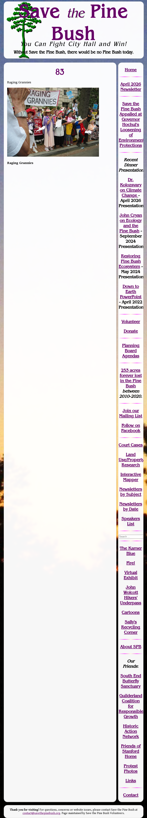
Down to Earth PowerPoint (130, 291)
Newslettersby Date (130, 506)
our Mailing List (130, 413)
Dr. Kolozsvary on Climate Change (130, 187)
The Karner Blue (131, 551)
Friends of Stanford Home (131, 751)
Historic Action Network (131, 731)
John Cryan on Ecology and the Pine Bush (130, 222)
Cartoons (131, 612)
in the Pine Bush (131, 380)
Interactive (130, 474)
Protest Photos (131, 768)
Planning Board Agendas (130, 350)
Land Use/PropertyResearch (131, 459)
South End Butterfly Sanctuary (130, 681)
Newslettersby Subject (130, 491)
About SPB (130, 646)
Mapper (130, 479)
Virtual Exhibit (131, 575)
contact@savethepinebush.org (41, 813)
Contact (130, 795)
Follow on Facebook (130, 428)
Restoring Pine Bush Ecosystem (130, 261)
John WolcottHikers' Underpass (130, 594)
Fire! (130, 562)
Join (127, 410)
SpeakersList (131, 521)
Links (130, 780)
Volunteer (131, 321)
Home (131, 69)
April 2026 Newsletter (130, 86)
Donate (131, 331)
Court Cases (131, 444)
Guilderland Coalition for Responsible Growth (131, 706)
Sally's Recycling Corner (130, 627)
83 (60, 72)
